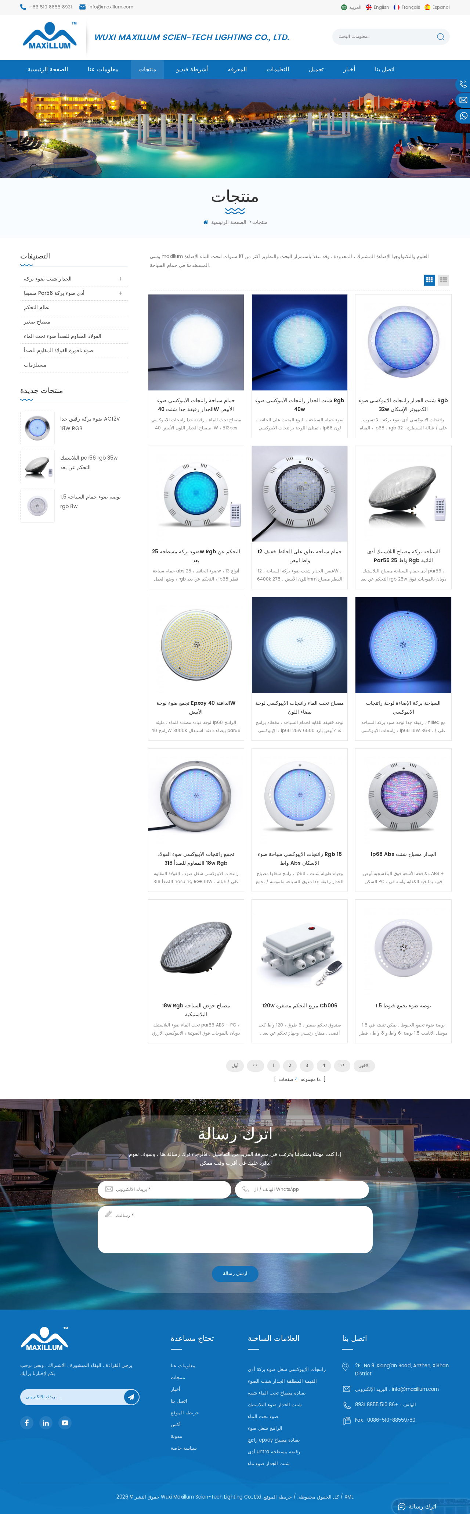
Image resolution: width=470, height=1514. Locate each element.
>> (342, 1065)
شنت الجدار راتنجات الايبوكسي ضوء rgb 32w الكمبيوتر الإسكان (403, 405)
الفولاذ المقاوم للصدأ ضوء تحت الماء (62, 336)
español (441, 7)
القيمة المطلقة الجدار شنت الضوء (282, 1381)
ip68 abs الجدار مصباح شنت (403, 854)
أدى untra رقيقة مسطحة (274, 1452)
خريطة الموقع (185, 1413)
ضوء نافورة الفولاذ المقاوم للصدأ (58, 350)
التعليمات (278, 69)
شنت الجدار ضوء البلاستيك (275, 1405)
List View (443, 280)
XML (349, 1497)
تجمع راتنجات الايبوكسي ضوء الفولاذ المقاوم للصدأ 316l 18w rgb (196, 858)
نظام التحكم (37, 307)
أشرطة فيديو (192, 69)
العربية (355, 7)
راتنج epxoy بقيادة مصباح (274, 1440)
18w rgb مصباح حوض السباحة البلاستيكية (196, 1010)
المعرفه (237, 69)
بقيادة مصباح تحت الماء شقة (277, 1393)
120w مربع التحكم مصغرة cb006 (299, 1005)
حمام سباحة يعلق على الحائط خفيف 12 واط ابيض (299, 556)
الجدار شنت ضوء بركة (48, 279)
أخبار (349, 69)
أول (235, 1065)
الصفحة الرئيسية (48, 69)
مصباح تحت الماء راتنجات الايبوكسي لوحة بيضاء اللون (299, 707)
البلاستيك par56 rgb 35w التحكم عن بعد (89, 463)
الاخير (364, 1065)
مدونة (176, 1436)
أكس (176, 1425)
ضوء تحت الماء (263, 1417)
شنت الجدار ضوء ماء (269, 1464)
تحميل (316, 69)
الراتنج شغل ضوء (265, 1428)
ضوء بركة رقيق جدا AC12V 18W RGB (90, 424)
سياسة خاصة (184, 1448)
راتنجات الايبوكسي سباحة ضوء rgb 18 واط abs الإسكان (300, 858)
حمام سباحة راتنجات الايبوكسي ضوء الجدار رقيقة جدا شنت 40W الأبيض (196, 405)
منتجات (147, 69)
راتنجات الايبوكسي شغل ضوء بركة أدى (287, 1370)
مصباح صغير (37, 322)
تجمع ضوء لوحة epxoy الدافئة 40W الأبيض (195, 707)
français (411, 7)
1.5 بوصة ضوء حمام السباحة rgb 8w (90, 502)
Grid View (429, 280)
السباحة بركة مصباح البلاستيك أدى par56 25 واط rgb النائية (403, 556)
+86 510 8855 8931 (50, 7)
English (381, 7)
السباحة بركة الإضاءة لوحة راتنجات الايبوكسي (403, 707)
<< (255, 1065)
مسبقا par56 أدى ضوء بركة (54, 293)
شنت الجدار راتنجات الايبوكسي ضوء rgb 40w (299, 405)
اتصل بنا (384, 69)
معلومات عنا (103, 69)
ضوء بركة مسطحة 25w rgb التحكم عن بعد (196, 556)
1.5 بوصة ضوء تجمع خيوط (403, 1005)
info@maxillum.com (110, 7)
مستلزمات (35, 365)
